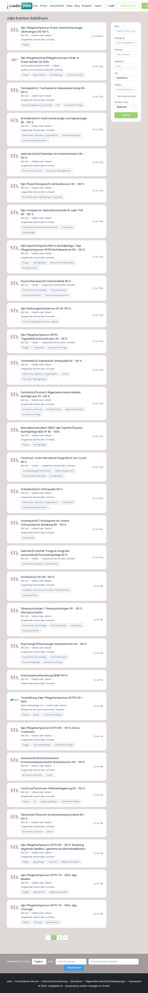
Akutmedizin (39, 74)
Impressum (135, 981)
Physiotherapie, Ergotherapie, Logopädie (42, 197)
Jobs (35, 5)
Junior (50, 775)
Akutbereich (39, 892)
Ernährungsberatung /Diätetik (37, 105)
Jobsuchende (56, 5)
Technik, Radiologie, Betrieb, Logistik (40, 321)
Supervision (76, 625)
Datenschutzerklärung (54, 981)
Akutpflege (38, 861)
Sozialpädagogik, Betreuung (36, 470)
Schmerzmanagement (57, 295)
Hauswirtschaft (30, 595)
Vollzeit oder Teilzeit (41, 35)
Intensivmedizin (75, 74)
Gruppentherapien (31, 295)
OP (34, 801)
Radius (118, 84)
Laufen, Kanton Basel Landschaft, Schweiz (42, 69)
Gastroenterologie (71, 135)
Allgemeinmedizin (74, 409)
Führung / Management (59, 170)
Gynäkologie (28, 232)
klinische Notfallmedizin (62, 262)
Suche (126, 115)
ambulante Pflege (73, 105)
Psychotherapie (58, 290)
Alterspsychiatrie (30, 630)
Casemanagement (64, 470)
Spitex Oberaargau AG (32, 705)
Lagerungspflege (48, 801)
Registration (128, 5)
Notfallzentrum (30, 267)
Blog (77, 5)
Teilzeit (34, 285)
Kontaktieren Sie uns (26, 981)
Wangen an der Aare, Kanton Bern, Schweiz (42, 709)
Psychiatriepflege (31, 662)
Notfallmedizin (54, 409)
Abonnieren (74, 967)
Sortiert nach (121, 102)
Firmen (43, 5)
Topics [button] (97, 5)
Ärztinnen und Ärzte (32, 170)
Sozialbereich (56, 476)
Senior (65, 373)
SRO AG (24, 35)
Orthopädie (67, 227)
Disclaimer (76, 981)
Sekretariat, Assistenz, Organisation (40, 135)
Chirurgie (37, 922)
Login (111, 5)
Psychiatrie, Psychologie (34, 290)
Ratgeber (87, 5)
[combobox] (126, 43)
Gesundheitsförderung (33, 476)
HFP (58, 105)
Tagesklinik (38, 347)
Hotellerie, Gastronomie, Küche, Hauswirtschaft (46, 590)
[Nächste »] (65, 937)
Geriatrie (52, 861)
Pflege (25, 44)
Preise (69, 5)
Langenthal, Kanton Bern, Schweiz (37, 39)
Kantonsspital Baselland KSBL (35, 65)
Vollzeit (56, 65)
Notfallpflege (56, 74)
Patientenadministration (34, 140)
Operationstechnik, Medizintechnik (39, 227)
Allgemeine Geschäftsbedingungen (105, 981)
